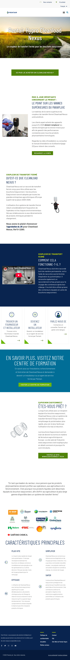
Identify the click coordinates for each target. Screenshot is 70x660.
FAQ (53, 638)
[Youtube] (15, 645)
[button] (64, 12)
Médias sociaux (44, 645)
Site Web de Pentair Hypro (59, 642)
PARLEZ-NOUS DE (58, 321)
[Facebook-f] (1, 645)
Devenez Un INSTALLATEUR (35, 324)
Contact (54, 635)
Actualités (43, 642)
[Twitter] (5, 645)
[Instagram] (12, 645)
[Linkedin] (8, 645)
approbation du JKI (15, 226)
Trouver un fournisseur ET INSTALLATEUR (11, 324)
